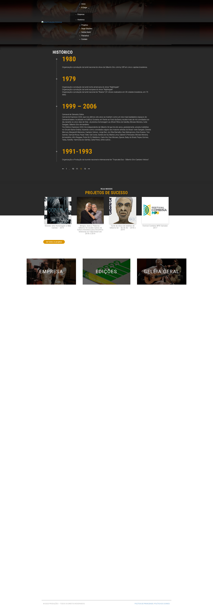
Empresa (80, 14)
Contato (84, 39)
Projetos (84, 25)
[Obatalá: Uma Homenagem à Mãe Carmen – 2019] (57, 210)
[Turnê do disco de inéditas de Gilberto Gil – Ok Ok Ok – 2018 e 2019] (122, 210)
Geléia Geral (86, 32)
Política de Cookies (162, 604)
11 (77, 169)
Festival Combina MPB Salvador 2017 (155, 227)
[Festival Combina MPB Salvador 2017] (155, 210)
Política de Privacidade (144, 604)
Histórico (81, 20)
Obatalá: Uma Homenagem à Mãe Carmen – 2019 (58, 227)
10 (73, 169)
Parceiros (85, 36)
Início (83, 4)
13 (85, 169)
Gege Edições (86, 29)
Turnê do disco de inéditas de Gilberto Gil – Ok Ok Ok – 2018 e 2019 (123, 228)
